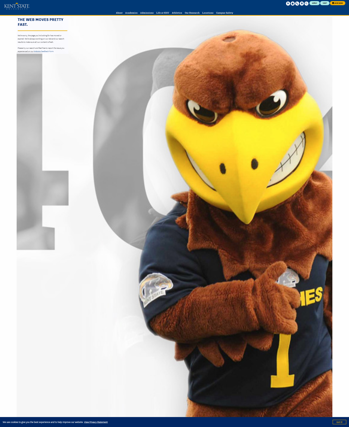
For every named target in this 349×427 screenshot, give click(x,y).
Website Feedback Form (44, 51)
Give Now (338, 3)
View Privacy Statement (96, 422)
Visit (325, 3)
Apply (314, 3)
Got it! (339, 422)
